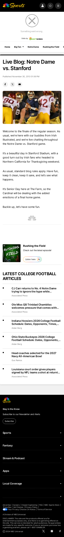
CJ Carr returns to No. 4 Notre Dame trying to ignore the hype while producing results (34, 290)
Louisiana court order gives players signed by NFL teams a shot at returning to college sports (36, 371)
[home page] (14, 6)
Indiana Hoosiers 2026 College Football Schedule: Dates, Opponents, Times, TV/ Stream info (36, 322)
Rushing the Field (51, 47)
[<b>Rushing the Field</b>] (12, 253)
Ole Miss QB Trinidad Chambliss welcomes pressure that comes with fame (34, 306)
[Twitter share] (12, 84)
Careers (16, 505)
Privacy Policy (31, 507)
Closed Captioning (29, 505)
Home (7, 47)
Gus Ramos (17, 360)
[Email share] (19, 84)
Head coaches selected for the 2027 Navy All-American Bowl (34, 355)
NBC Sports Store (51, 505)
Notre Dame (33, 47)
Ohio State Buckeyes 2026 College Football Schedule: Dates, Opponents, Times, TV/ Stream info (35, 338)
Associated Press (20, 295)
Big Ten (17, 47)
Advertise (7, 505)
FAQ (41, 505)
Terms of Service (44, 509)
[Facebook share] (5, 84)
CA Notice (31, 509)
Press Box (7, 507)
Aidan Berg (17, 328)
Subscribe (9, 421)
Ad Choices (18, 507)
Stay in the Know (11, 409)
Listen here (30, 259)
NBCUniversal (20, 514)
